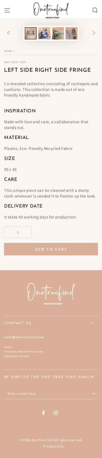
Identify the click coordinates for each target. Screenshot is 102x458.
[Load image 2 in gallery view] (44, 33)
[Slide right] (94, 33)
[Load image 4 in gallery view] (72, 33)
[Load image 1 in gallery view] (31, 33)
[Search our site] (95, 10)
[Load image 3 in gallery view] (58, 33)
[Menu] (7, 10)
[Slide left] (8, 33)
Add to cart (51, 249)
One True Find (15, 62)
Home (8, 51)
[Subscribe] (95, 394)
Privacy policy (53, 446)
